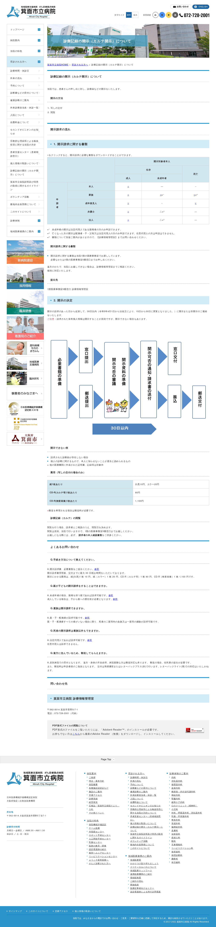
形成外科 (175, 823)
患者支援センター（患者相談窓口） (24, 153)
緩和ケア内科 (177, 802)
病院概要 (93, 784)
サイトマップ (15, 911)
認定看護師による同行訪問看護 (145, 891)
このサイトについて (20, 211)
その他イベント (96, 812)
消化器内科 (176, 780)
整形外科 (175, 819)
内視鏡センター (96, 831)
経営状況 (93, 802)
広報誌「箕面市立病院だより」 (104, 805)
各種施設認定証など (99, 787)
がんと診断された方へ (100, 863)
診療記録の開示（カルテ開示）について (24, 172)
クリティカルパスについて (143, 866)
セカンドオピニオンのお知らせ (24, 131)
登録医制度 (135, 877)
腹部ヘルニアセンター (100, 852)
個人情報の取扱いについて (24, 163)
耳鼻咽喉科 (176, 844)
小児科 (174, 809)
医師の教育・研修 (97, 845)
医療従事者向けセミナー (142, 888)
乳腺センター (95, 842)
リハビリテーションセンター (103, 856)
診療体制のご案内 (178, 773)
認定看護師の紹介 (97, 849)
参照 (96, 569)
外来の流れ (16, 78)
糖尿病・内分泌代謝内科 (183, 791)
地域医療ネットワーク (141, 870)
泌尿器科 (175, 833)
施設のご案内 (95, 791)
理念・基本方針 (96, 780)
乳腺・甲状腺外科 (180, 816)
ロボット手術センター (100, 835)
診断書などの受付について (24, 92)
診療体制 (15, 220)
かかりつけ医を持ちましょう (144, 863)
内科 (173, 777)
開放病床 (134, 884)
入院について (17, 115)
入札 (91, 809)
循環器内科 (176, 784)
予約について (17, 85)
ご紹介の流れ (136, 881)
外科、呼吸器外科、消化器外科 (186, 812)
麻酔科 (174, 858)
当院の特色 (16, 51)
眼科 (173, 840)
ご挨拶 (92, 777)
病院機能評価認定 (97, 824)
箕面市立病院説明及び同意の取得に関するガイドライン (24, 185)
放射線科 (175, 851)
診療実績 (93, 798)
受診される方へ (18, 61)
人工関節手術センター (100, 838)
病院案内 (15, 40)
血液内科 (175, 787)
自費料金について (19, 122)
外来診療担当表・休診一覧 (24, 107)
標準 (129, 14)
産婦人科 (175, 837)
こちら (76, 733)
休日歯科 (175, 862)
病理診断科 (176, 855)
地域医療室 (135, 859)
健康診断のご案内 (19, 100)
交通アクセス (95, 794)
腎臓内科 (175, 798)
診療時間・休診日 (19, 70)
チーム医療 (94, 827)
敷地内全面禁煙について (23, 204)
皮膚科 (174, 830)
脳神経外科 (176, 826)
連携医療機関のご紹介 (141, 873)
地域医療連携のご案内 (22, 231)
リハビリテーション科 (182, 848)
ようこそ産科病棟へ (99, 859)
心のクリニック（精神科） (184, 805)
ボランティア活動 (19, 196)
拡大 (135, 14)
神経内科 (175, 794)
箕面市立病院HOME (58, 64)
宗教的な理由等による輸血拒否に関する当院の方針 (24, 142)
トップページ (17, 29)
